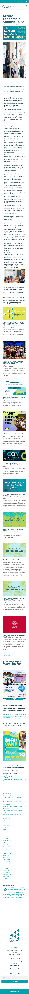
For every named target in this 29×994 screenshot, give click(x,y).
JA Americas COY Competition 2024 (13, 463)
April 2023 (5, 842)
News (20, 532)
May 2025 (5, 836)
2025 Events (20, 436)
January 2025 (6, 840)
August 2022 (6, 855)
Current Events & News (9, 825)
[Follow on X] (24, 1)
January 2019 (6, 872)
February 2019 (6, 870)
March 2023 (6, 844)
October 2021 (6, 866)
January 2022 (6, 861)
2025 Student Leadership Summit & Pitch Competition (13, 434)
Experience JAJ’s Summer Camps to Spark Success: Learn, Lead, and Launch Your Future (14, 323)
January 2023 (6, 849)
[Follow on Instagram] (21, 1)
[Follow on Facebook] (18, 1)
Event (20, 24)
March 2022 (6, 857)
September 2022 (7, 853)
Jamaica (6, 663)
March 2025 (6, 838)
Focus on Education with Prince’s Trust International (14, 636)
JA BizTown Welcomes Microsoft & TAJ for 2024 (14, 495)
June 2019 (5, 868)
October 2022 (6, 851)
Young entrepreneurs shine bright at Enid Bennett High (13, 599)
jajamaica (6, 326)
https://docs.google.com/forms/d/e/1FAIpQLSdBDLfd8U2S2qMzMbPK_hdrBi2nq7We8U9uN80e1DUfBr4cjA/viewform (14, 716)
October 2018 (6, 876)
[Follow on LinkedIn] (26, 1)
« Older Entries (6, 655)
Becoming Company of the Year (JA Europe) (13, 530)
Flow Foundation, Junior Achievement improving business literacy (13, 560)
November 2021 (7, 864)
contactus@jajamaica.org (15, 961)
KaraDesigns (7, 24)
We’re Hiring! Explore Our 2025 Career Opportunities (14, 398)
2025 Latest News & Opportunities (11, 823)
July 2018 (5, 878)
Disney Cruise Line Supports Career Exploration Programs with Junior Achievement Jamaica (13, 362)
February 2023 (6, 846)
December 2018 (7, 874)
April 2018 (5, 881)
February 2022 (6, 859)
